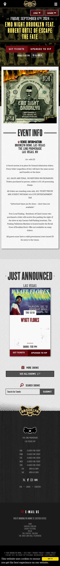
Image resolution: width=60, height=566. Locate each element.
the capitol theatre (30, 533)
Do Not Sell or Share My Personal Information (24, 555)
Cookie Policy (51, 553)
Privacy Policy (38, 553)
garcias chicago (30, 526)
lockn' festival (30, 529)
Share (50, 13)
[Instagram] (31, 479)
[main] (30, 209)
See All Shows (28, 374)
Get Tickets (16, 49)
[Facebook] (28, 479)
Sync (35, 13)
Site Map (27, 553)
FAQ (20, 487)
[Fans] (36, 479)
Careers (37, 487)
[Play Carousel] (52, 285)
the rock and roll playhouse (30, 536)
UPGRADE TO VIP (41, 49)
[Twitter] (24, 479)
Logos (28, 487)
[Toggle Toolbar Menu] (5, 4)
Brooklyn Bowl (30, 4)
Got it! (50, 559)
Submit (47, 392)
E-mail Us (32, 512)
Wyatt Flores (30, 320)
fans (30, 524)
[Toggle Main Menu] (55, 4)
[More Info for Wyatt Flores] (30, 308)
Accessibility (50, 555)
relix (30, 531)
